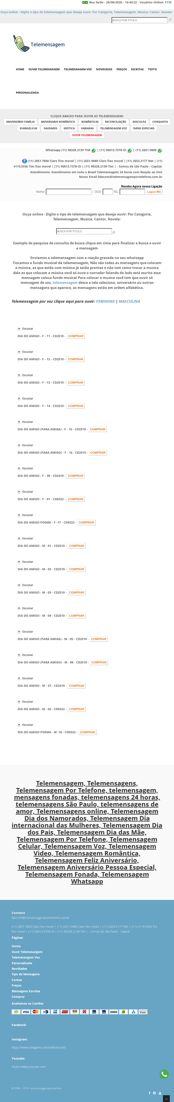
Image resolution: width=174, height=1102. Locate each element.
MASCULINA (129, 301)
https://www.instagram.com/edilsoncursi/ (39, 1047)
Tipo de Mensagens (26, 974)
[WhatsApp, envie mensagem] (164, 1075)
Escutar (27, 329)
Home (20, 69)
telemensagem (65, 282)
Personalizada (27, 92)
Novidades (104, 69)
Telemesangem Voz (78, 69)
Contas (17, 980)
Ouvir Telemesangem (44, 69)
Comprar (18, 997)
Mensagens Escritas (26, 991)
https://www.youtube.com (29, 1067)
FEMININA (105, 301)
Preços (121, 69)
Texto (152, 69)
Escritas (137, 69)
